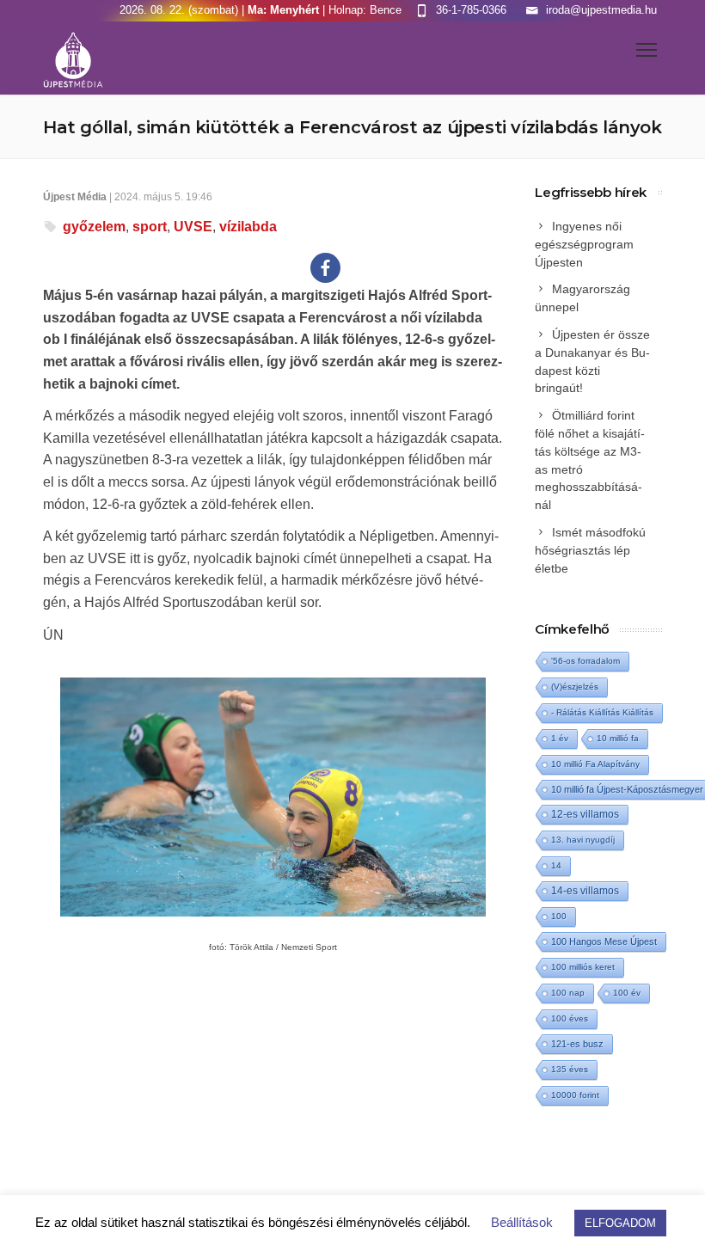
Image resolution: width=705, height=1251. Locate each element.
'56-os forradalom (585, 660)
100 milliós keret (583, 967)
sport (149, 226)
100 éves (569, 1018)
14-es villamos (585, 891)
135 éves (569, 1069)
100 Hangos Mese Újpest (604, 941)
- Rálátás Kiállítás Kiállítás (602, 712)
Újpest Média (75, 197)
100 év (627, 992)
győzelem (94, 226)
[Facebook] (325, 268)
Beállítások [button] (522, 1222)
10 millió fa (618, 738)
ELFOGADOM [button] (620, 1223)
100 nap (568, 992)
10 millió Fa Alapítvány (595, 764)
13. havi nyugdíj (583, 839)
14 (556, 865)
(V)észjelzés (574, 686)
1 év (559, 738)
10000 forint (575, 1095)
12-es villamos (585, 813)
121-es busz (577, 1044)
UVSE (193, 226)
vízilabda (248, 226)
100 (559, 916)
